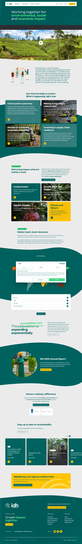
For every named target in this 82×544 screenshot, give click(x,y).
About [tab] (58, 267)
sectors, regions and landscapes (53, 176)
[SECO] (47, 411)
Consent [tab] (24, 267)
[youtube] (54, 531)
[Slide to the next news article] (70, 436)
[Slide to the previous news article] (67, 436)
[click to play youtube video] (41, 43)
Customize (40, 279)
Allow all (57, 279)
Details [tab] (41, 267)
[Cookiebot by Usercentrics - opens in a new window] (60, 264)
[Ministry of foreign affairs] (35, 411)
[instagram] (58, 531)
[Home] (9, 4)
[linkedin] (61, 531)
